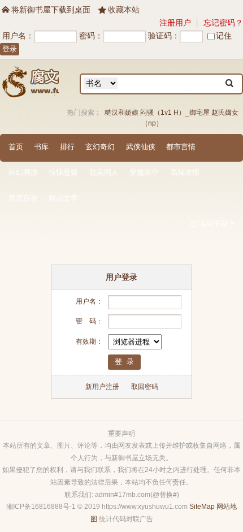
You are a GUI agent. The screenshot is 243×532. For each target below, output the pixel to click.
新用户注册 (102, 387)
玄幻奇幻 (100, 146)
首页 (15, 146)
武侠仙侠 (140, 146)
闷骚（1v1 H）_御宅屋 (175, 112)
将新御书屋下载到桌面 (46, 9)
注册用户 (175, 22)
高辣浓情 (184, 172)
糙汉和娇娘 (121, 112)
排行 (67, 146)
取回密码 (144, 387)
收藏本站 (119, 9)
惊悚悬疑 (63, 172)
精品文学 (63, 198)
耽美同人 (104, 172)
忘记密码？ (223, 22)
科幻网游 (23, 172)
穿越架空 (144, 172)
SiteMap (202, 507)
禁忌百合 (23, 198)
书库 (41, 146)
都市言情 (181, 146)
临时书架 (209, 223)
